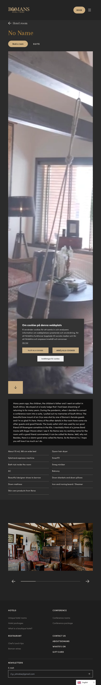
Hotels (12, 610)
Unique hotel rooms (17, 617)
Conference (60, 610)
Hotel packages (15, 623)
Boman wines (14, 648)
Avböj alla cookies (65, 350)
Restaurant (15, 635)
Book (79, 10)
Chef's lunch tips (16, 643)
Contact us (59, 635)
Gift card (58, 651)
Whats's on (59, 646)
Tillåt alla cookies (35, 350)
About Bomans (61, 641)
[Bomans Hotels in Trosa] (19, 10)
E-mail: (11, 667)
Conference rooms (61, 617)
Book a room (18, 43)
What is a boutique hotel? (20, 628)
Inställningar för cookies (50, 359)
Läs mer (25, 343)
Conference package (63, 623)
